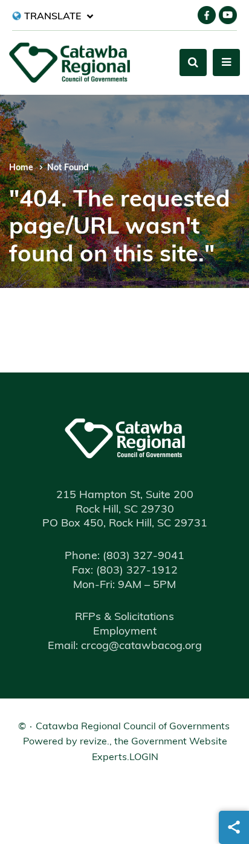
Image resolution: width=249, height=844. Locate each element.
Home (21, 168)
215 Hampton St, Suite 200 (124, 495)
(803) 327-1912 (125, 571)
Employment (125, 632)
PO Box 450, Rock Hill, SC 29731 (124, 524)
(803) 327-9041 (124, 556)
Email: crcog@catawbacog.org (125, 646)
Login (143, 757)
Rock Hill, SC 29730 (125, 510)
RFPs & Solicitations (124, 617)
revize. (94, 742)
